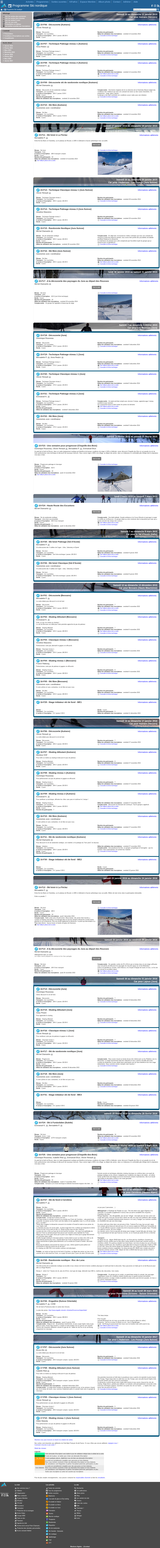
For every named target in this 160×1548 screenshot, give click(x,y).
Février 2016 (8, 56)
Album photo (104, 2)
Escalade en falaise (54, 1502)
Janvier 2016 (8, 54)
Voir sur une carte (11, 22)
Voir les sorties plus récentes (15, 18)
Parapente (51, 1519)
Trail (49, 1540)
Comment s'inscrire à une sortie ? (45, 1445)
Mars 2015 (7, 50)
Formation (20, 1508)
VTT (49, 1543)
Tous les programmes (55, 1490)
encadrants (101, 1477)
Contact (116, 2)
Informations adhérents (147, 25)
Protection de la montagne (25, 1510)
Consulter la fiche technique (108, 35)
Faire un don (21, 1518)
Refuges (79, 1515)
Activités (30, 2)
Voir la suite (96, 144)
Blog (77, 1495)
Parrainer (20, 1520)
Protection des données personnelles (28, 1528)
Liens (78, 1518)
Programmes (42, 2)
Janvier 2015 (8, 46)
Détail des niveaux (40, 1448)
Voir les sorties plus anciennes (15, 16)
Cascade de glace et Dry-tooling (58, 1499)
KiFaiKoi (73, 2)
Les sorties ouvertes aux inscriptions (17, 26)
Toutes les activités (54, 1488)
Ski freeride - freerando (55, 1531)
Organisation (21, 1493)
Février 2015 (8, 48)
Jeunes (50, 1513)
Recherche (79, 1488)
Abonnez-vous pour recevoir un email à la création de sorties (54, 1440)
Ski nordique (52, 1534)
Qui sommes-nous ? (23, 1488)
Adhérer (127, 2)
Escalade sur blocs (54, 1504)
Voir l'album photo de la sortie (108, 74)
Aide (136, 2)
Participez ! (80, 1508)
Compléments (9, 38)
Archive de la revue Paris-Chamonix (28, 1525)
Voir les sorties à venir (12, 20)
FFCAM (19, 1503)
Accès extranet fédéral (24, 1530)
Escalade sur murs (54, 1507)
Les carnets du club (82, 1498)
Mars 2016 (7, 58)
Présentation (8, 34)
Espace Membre (88, 2)
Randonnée (52, 1522)
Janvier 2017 (8, 61)
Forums (78, 1500)
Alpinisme (51, 1496)
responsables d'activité (83, 1477)
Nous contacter (22, 1495)
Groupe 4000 (21, 1515)
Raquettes (51, 1525)
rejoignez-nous (112, 1443)
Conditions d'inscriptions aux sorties (16, 36)
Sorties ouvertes (59, 2)
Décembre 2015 (9, 52)
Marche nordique (53, 1516)
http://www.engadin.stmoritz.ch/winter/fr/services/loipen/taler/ (68, 1310)
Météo (78, 1513)
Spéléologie (52, 1537)
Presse (78, 1510)
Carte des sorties (81, 1503)
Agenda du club (22, 1523)
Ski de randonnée (54, 1528)
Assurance (20, 1505)
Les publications (81, 1490)
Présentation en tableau (13, 24)
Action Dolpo (21, 1513)
